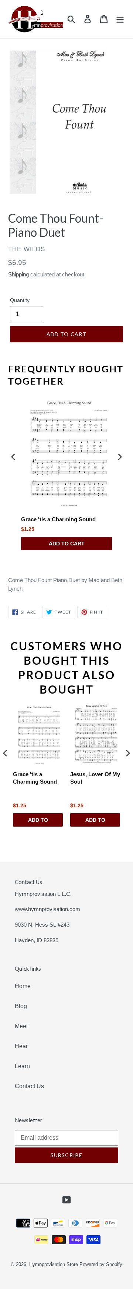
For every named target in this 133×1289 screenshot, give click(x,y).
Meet (21, 1026)
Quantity (20, 300)
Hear (21, 1046)
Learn (22, 1066)
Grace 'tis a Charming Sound (58, 519)
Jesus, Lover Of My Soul (95, 778)
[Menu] (120, 19)
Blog (21, 1006)
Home (23, 986)
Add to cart (67, 544)
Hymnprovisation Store (53, 1264)
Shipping (18, 274)
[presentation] (13, 456)
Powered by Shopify (100, 1264)
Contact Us (29, 1086)
